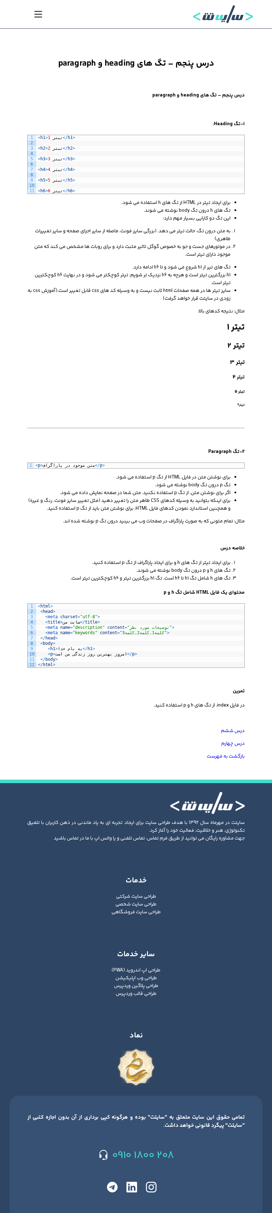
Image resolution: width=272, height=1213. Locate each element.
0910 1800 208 (143, 1155)
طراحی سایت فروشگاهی (136, 912)
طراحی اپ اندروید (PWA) (136, 970)
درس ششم (233, 731)
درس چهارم (233, 744)
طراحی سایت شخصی (136, 904)
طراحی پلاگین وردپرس (136, 986)
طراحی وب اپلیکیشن (136, 978)
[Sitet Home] (226, 14)
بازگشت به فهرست (226, 756)
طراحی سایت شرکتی (136, 897)
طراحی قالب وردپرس (136, 994)
